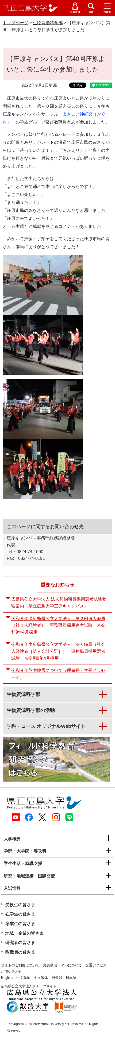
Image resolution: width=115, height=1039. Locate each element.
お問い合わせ (11, 972)
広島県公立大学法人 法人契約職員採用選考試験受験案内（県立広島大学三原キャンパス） (58, 602)
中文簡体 (23, 978)
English (7, 978)
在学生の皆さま (20, 914)
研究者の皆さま (20, 942)
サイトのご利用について (20, 965)
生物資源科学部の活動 (31, 710)
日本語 (71, 978)
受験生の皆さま (20, 904)
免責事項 (50, 965)
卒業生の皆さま (20, 923)
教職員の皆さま (20, 952)
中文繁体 (41, 978)
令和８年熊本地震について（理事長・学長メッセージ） (58, 674)
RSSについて (71, 965)
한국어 (57, 978)
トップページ (15, 22)
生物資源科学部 (48, 22)
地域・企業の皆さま (24, 933)
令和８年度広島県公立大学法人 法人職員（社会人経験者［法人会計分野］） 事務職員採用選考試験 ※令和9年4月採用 (58, 651)
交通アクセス (96, 965)
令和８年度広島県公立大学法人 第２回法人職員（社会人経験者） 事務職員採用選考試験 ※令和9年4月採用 (58, 625)
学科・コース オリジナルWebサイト (46, 726)
